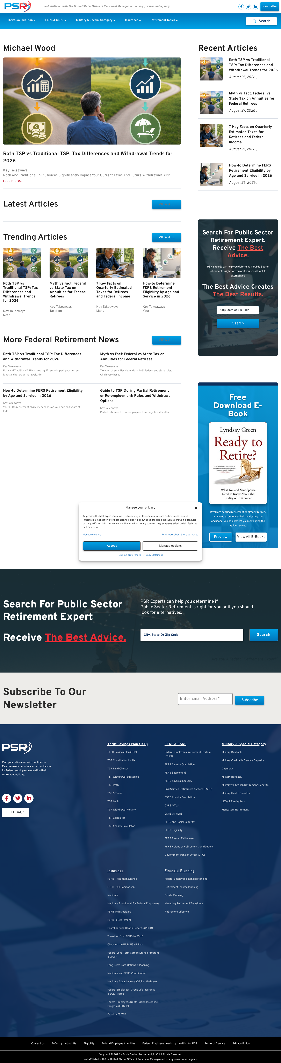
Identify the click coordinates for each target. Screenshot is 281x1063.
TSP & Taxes (114, 793)
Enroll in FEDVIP (116, 1014)
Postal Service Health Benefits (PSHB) (130, 928)
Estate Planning (174, 895)
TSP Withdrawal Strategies (123, 777)
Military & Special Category (244, 744)
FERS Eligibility (173, 830)
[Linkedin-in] (255, 6)
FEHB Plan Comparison (121, 887)
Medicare (112, 895)
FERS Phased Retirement (180, 838)
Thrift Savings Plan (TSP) (127, 744)
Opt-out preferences (129, 555)
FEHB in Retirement (119, 920)
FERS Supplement (175, 773)
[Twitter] (248, 6)
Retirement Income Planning (181, 887)
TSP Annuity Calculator (121, 826)
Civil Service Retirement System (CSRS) (188, 789)
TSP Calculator (116, 818)
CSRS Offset (172, 805)
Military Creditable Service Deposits (243, 760)
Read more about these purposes (179, 534)
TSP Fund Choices (118, 768)
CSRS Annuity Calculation (180, 797)
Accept (112, 546)
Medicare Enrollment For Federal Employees (133, 903)
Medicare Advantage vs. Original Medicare (132, 981)
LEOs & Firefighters (233, 801)
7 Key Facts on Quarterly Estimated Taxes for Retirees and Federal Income (114, 290)
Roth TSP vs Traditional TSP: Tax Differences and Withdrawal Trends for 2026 (20, 292)
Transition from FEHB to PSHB (125, 936)
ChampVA (227, 768)
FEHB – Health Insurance (122, 879)
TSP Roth (113, 785)
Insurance (115, 871)
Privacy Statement (153, 555)
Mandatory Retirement (235, 810)
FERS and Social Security (180, 822)
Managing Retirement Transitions (184, 903)
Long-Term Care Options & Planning (128, 965)
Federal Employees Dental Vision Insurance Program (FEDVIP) (132, 1004)
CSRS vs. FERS (173, 814)
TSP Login (113, 801)
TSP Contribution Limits (121, 760)
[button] (196, 508)
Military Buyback (232, 752)
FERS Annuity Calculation (180, 764)
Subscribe (250, 700)
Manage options (170, 546)
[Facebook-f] (241, 6)
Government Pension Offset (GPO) (185, 855)
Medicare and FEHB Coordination (126, 973)
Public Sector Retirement (137, 1054)
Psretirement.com (12, 766)
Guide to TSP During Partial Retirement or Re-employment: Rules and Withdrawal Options (136, 395)
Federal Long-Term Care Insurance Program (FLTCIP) (133, 955)
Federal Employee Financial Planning (186, 879)
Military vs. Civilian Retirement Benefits (245, 785)
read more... (12, 181)
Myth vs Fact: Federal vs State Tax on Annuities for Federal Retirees (68, 290)
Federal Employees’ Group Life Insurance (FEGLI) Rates (131, 992)
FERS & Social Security (178, 781)
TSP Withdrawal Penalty (121, 810)
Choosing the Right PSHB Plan (125, 944)
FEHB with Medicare (119, 912)
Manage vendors (92, 534)
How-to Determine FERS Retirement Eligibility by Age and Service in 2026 (161, 290)
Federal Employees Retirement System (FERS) (188, 754)
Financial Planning (180, 871)
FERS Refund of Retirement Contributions (189, 846)
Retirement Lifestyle (177, 912)
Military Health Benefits (236, 793)
